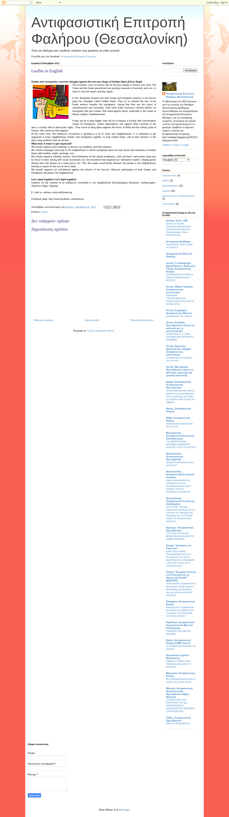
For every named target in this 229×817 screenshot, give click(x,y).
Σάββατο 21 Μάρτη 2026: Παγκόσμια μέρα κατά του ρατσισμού (178, 664)
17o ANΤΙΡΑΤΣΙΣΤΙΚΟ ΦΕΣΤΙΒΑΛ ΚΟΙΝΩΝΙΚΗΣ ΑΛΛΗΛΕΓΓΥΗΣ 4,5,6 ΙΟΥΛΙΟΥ (181, 444)
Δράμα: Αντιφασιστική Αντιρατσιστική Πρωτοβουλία (178, 385)
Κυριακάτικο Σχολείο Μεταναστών (177, 656)
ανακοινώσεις (169, 175)
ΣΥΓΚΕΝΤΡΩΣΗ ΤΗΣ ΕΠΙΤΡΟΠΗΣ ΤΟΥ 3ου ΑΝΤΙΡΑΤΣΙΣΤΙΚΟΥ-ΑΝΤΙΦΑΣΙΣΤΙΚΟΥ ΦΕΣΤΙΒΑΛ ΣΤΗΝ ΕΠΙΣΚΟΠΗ (180, 706)
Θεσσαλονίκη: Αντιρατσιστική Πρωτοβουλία (174, 456)
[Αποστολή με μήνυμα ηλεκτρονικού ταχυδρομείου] (105, 207)
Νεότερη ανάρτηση (43, 320)
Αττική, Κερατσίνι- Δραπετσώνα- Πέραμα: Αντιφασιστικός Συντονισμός (178, 350)
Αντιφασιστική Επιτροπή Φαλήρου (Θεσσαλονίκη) (180, 95)
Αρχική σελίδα (91, 320)
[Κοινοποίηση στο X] (112, 207)
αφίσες (165, 180)
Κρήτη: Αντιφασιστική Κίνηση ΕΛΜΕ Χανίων (178, 641)
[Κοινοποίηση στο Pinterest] (119, 207)
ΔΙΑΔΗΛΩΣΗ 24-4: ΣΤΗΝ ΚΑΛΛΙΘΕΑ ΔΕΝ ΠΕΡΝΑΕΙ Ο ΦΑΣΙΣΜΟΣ (180, 337)
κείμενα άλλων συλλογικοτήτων (178, 196)
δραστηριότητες (170, 185)
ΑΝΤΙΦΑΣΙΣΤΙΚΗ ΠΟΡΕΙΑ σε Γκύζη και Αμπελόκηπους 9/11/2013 (179, 277)
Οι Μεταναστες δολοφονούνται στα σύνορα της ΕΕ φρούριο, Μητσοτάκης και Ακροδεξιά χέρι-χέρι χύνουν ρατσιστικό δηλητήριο (180, 589)
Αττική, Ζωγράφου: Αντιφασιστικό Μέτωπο (179, 312)
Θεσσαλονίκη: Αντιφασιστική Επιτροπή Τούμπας (180, 474)
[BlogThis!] (108, 207)
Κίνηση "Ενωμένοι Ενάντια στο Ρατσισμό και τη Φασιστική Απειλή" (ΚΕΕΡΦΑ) (181, 576)
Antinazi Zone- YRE (177, 220)
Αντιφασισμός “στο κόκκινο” (179, 316)
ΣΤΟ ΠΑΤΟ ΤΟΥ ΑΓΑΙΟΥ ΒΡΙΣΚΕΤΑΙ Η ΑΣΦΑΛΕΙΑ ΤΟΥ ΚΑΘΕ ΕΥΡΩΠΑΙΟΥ (180, 536)
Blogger (126, 809)
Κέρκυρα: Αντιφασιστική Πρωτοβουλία (179, 529)
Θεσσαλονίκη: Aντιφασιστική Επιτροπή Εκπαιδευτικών (180, 436)
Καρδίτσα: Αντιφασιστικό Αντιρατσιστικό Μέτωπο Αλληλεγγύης (180, 625)
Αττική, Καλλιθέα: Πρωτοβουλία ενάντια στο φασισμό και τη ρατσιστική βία (180, 326)
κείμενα (44, 212)
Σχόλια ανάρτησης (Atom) (100, 330)
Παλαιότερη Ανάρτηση (141, 320)
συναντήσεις (168, 203)
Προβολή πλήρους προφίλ (175, 145)
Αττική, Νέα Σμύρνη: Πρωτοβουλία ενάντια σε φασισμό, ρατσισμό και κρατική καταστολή (180, 371)
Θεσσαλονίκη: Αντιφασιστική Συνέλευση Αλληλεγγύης (180, 501)
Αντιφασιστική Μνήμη (178, 241)
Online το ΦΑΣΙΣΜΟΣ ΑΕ (178, 723)
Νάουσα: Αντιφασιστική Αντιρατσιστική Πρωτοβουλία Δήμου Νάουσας (179, 692)
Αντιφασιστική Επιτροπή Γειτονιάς (78, 56)
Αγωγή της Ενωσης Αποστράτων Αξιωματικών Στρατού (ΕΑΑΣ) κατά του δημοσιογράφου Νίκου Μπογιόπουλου (178, 229)
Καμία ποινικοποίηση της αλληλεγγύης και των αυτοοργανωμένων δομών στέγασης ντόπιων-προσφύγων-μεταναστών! (178, 486)
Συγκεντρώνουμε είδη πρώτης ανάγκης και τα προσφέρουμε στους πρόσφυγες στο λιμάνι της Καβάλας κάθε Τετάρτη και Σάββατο (180, 396)
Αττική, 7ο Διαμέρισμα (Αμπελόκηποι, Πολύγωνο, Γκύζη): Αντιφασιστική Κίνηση (181, 267)
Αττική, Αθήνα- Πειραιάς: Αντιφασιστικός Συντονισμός (179, 289)
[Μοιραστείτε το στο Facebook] (115, 207)
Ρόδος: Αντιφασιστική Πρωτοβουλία (178, 719)
